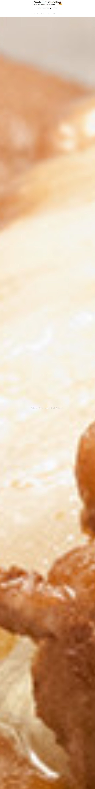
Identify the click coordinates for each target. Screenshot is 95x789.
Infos (49, 13)
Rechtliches (60, 13)
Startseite (33, 13)
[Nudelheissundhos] (47, 2)
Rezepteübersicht (41, 13)
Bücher (54, 13)
